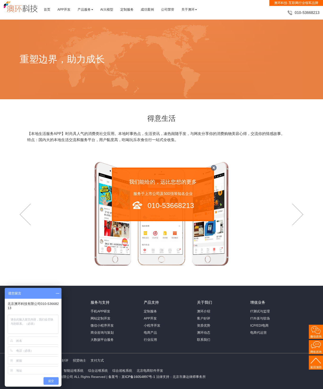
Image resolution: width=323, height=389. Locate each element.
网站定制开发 (100, 318)
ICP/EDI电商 (259, 325)
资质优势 (203, 325)
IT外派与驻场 (260, 318)
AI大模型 (106, 9)
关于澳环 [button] (188, 9)
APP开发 (63, 9)
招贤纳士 (79, 360)
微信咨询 (316, 336)
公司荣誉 (167, 9)
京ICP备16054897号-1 (138, 377)
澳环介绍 (203, 311)
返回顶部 (316, 367)
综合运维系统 (98, 370)
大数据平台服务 (102, 339)
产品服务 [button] (84, 9)
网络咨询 (316, 352)
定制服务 (127, 9)
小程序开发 (152, 325)
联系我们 (203, 339)
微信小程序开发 (102, 325)
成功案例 (147, 9)
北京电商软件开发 (150, 370)
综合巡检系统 (122, 370)
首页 (47, 9)
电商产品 (150, 332)
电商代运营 (258, 332)
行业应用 (150, 339)
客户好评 (203, 318)
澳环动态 (203, 332)
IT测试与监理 (260, 311)
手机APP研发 (100, 311)
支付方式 (97, 360)
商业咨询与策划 (102, 332)
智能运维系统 (73, 370)
